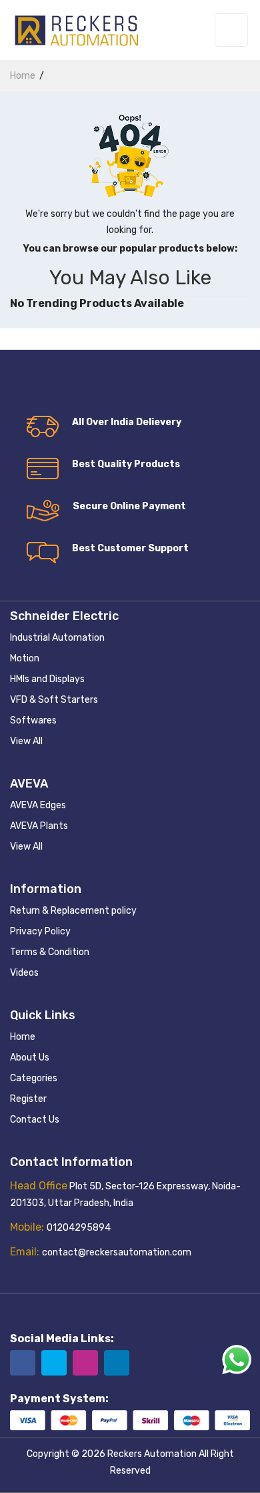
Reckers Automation (152, 1454)
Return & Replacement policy (73, 910)
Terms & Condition (49, 952)
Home (22, 1036)
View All (26, 741)
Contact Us (34, 1119)
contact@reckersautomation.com (116, 1252)
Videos (24, 972)
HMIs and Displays (47, 679)
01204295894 (79, 1227)
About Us (29, 1057)
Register (28, 1099)
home (22, 75)
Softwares (33, 720)
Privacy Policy (40, 931)
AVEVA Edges (38, 805)
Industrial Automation (57, 637)
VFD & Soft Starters (54, 699)
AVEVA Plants (39, 826)
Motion (24, 658)
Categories (33, 1078)
